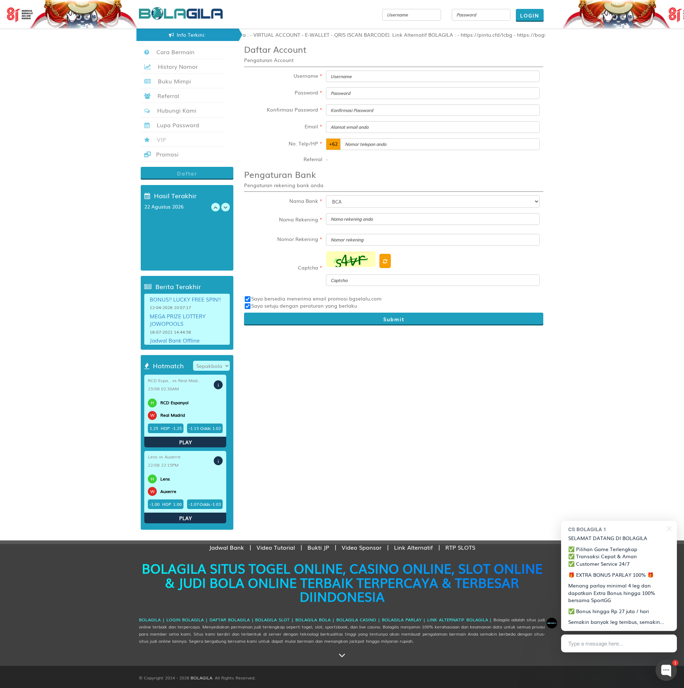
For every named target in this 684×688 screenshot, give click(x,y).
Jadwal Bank (226, 547)
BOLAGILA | (152, 619)
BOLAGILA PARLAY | (403, 619)
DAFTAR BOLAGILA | (231, 619)
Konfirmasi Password (294, 109)
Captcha (310, 267)
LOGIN (529, 15)
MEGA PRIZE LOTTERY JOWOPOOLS (178, 319)
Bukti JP (318, 547)
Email (313, 126)
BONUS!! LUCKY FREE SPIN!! (185, 299)
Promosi (166, 154)
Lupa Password (176, 124)
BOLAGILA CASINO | (358, 619)
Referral (166, 95)
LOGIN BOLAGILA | (187, 619)
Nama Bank (305, 200)
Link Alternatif (413, 547)
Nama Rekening (300, 219)
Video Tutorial (275, 547)
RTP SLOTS (460, 547)
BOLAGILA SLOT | (274, 619)
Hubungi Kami (175, 110)
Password (308, 92)
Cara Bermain (174, 51)
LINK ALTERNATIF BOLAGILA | (459, 619)
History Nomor (176, 66)
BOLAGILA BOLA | (315, 619)
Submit (393, 319)
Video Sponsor (362, 547)
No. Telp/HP (305, 143)
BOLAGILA (201, 677)
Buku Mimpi (172, 81)
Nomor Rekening (299, 238)
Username (308, 75)
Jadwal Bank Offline (175, 340)
